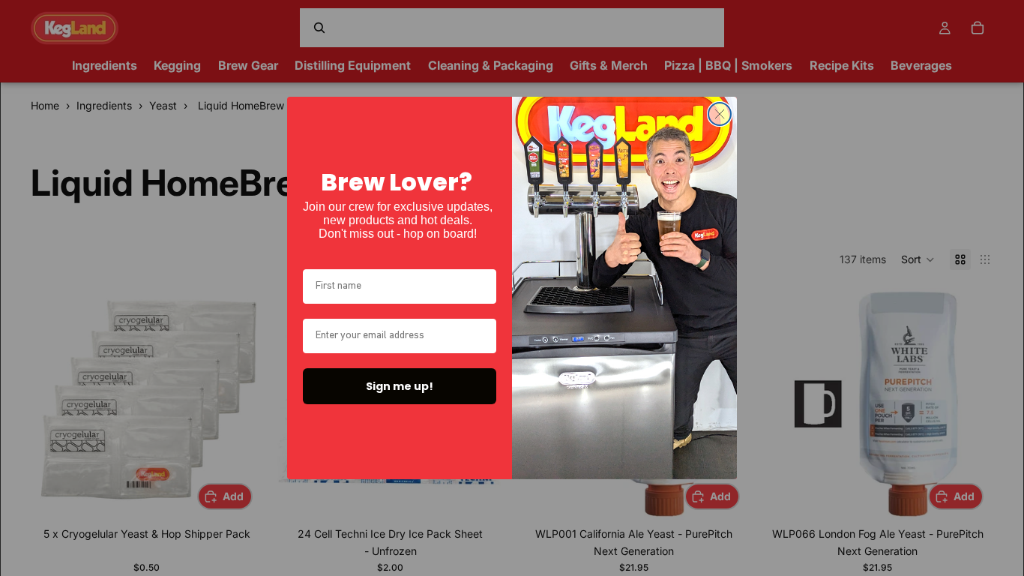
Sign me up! (399, 386)
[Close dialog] (719, 114)
